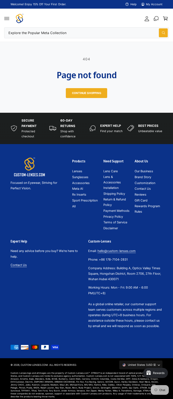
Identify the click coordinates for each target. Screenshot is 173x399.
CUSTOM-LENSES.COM (34, 364)
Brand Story (143, 177)
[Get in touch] (156, 18)
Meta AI (77, 189)
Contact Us (143, 189)
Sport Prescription (85, 200)
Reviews (140, 194)
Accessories (81, 183)
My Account (154, 4)
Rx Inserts (79, 194)
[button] (6, 18)
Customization (145, 183)
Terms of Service (115, 222)
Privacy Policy (113, 217)
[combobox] (86, 32)
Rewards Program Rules (147, 208)
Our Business (144, 171)
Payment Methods (116, 211)
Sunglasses (80, 177)
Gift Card (141, 200)
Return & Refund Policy (114, 202)
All (74, 206)
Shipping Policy (114, 194)
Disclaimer (110, 228)
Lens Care (110, 171)
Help (133, 4)
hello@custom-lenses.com (116, 251)
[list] (86, 128)
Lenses (77, 171)
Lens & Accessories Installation (112, 182)
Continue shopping (86, 93)
